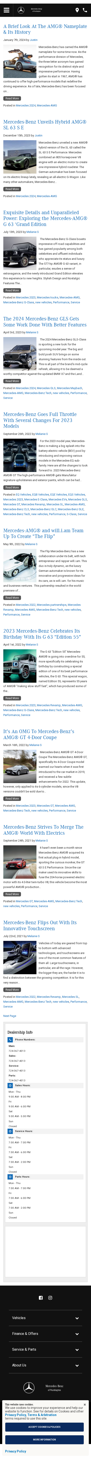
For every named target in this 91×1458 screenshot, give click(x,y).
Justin (34, 40)
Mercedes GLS (46, 388)
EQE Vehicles (58, 494)
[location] (77, 10)
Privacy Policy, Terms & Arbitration (31, 1415)
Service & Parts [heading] (24, 1349)
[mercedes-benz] (21, 10)
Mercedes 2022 (26, 604)
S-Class (71, 514)
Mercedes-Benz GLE (71, 509)
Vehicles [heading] (19, 1318)
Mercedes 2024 (26, 105)
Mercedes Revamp (33, 504)
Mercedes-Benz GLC (43, 509)
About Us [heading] (19, 1365)
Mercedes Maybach (69, 388)
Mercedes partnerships (51, 604)
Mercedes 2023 (26, 297)
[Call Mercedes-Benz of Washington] (85, 10)
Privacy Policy (15, 1451)
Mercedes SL (55, 504)
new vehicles (43, 302)
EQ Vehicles (23, 494)
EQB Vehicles (40, 494)
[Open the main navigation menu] (6, 10)
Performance (61, 302)
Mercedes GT (11, 504)
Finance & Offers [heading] (25, 1334)
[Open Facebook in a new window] (41, 1297)
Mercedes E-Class (35, 499)
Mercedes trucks (47, 297)
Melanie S (33, 232)
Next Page (9, 1016)
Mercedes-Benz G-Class (18, 302)
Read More (12, 98)
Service (75, 302)
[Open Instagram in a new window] (50, 1297)
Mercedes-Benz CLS (16, 509)
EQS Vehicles (76, 494)
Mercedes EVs (58, 499)
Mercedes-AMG (47, 105)
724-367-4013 (17, 1050)
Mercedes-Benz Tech (38, 393)
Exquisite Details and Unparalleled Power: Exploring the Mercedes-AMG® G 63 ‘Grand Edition (45, 218)
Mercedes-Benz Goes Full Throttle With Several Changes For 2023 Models (40, 420)
